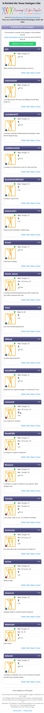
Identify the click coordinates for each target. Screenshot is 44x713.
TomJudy (8, 499)
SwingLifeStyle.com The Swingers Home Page (26, 17)
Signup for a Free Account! (22, 44)
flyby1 (7, 308)
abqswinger (10, 624)
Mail (28, 73)
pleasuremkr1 (10, 211)
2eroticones (10, 530)
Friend (38, 73)
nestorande (9, 402)
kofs (6, 49)
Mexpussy (9, 465)
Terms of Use (17, 710)
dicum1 (8, 242)
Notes (33, 73)
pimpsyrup (9, 593)
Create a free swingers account (13, 37)
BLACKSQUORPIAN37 (14, 180)
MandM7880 (10, 433)
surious (8, 562)
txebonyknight (11, 81)
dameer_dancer (11, 274)
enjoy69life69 (10, 371)
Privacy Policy (27, 710)
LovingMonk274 (11, 114)
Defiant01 (9, 656)
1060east (8, 339)
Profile (23, 73)
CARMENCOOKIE (12, 148)
